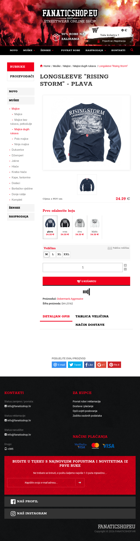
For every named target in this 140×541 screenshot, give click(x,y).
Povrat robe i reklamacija (87, 401)
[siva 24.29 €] (79, 227)
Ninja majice (21, 144)
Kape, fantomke (21, 177)
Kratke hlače (19, 172)
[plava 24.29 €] (50, 227)
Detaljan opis (56, 316)
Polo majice (21, 138)
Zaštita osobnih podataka (87, 415)
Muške (57, 66)
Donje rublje (19, 194)
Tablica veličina (121, 248)
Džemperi (17, 155)
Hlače (15, 166)
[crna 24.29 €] (65, 227)
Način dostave (89, 325)
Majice (67, 66)
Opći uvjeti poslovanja (85, 410)
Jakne (15, 161)
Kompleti (17, 199)
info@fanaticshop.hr (19, 406)
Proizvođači (22, 76)
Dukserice (18, 149)
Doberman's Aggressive (70, 298)
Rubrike (17, 67)
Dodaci (16, 183)
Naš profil (27, 501)
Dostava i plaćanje (83, 406)
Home (47, 66)
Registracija (120, 41)
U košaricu (88, 281)
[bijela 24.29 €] (94, 227)
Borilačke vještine (22, 188)
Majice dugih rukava (84, 66)
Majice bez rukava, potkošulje (21, 121)
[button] (29, 50)
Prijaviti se (107, 41)
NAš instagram (31, 513)
